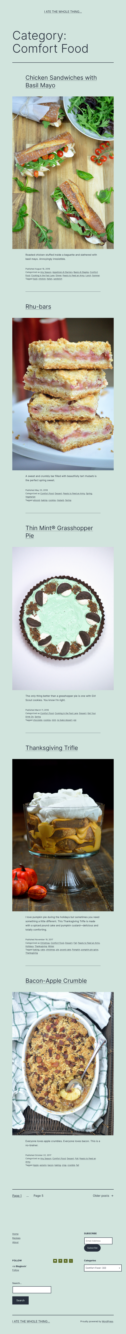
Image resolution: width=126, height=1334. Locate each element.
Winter (51, 946)
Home (15, 1234)
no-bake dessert (64, 720)
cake (42, 949)
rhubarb (60, 500)
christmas (50, 949)
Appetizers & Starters (62, 272)
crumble (71, 1165)
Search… (17, 1283)
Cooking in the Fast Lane (43, 275)
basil (35, 279)
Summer (96, 275)
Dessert (58, 493)
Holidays (29, 946)
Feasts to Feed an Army (73, 275)
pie (74, 720)
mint (54, 720)
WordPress (107, 1321)
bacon (50, 1165)
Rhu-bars (38, 306)
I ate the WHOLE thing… (31, 1321)
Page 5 (38, 1195)
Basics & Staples (81, 272)
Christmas (45, 943)
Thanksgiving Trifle (51, 747)
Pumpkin (76, 949)
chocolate (37, 720)
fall (77, 1165)
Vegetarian (30, 497)
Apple (36, 1165)
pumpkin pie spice (89, 949)
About (15, 1242)
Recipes (16, 1238)
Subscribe (92, 1248)
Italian (49, 279)
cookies (52, 500)
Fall (75, 943)
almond (36, 500)
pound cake (65, 949)
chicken (42, 279)
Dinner (59, 275)
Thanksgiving (41, 946)
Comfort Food (47, 493)
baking (44, 500)
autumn (43, 1165)
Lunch (88, 275)
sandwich (57, 279)
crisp (64, 1165)
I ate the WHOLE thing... (63, 11)
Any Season (45, 272)
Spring (89, 493)
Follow (15, 1270)
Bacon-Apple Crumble (56, 980)
